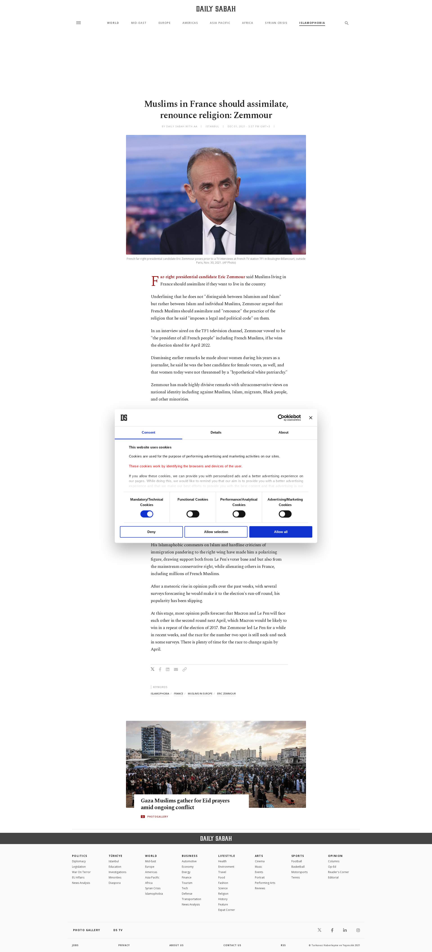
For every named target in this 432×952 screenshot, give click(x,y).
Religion (223, 894)
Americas (190, 23)
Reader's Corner (338, 872)
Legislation (79, 867)
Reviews (260, 888)
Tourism (187, 883)
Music (258, 867)
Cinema (260, 861)
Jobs (75, 945)
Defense (187, 894)
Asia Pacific (220, 23)
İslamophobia (154, 894)
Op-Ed (332, 867)
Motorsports (299, 872)
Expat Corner (226, 910)
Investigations (117, 872)
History (222, 899)
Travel (222, 872)
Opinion (335, 856)
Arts (259, 856)
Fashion (223, 883)
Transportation (191, 899)
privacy (124, 945)
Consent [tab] (148, 433)
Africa (247, 23)
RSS (283, 945)
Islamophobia (312, 23)
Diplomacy (79, 861)
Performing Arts (265, 883)
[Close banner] (310, 417)
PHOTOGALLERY (157, 816)
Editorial (333, 877)
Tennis (295, 877)
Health (222, 861)
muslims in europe (200, 693)
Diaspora (115, 883)
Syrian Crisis (276, 23)
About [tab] (283, 433)
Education (115, 867)
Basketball (298, 867)
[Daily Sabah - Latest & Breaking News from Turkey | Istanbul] (216, 8)
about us (176, 945)
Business (190, 856)
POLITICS (79, 856)
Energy (186, 872)
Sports (297, 856)
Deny (151, 532)
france (178, 693)
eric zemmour (226, 693)
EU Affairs (78, 877)
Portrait (260, 877)
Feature (223, 904)
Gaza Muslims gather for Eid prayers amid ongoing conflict (185, 804)
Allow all (281, 532)
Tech (185, 888)
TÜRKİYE (116, 856)
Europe (165, 23)
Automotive (189, 861)
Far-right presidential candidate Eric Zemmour (202, 277)
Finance (186, 877)
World (113, 23)
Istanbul (114, 861)
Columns (333, 861)
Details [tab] (216, 433)
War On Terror (81, 872)
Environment (226, 867)
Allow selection (216, 532)
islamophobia (160, 693)
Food (221, 877)
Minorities (115, 877)
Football (296, 861)
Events (259, 872)
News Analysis (81, 883)
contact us (232, 945)
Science (223, 888)
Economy (188, 867)
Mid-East (139, 23)
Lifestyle (226, 856)
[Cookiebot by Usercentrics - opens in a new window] (281, 417)
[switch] (193, 513)
